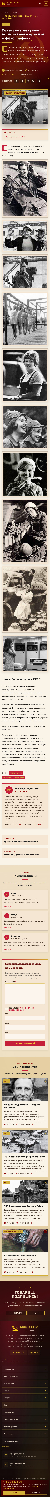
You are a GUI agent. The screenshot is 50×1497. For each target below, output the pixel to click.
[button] (25, 107)
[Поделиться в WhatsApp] (27, 81)
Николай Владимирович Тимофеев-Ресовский (22, 1106)
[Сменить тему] (40, 3)
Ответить (7, 906)
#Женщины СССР (16, 773)
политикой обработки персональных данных (21, 1009)
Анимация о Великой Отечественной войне (20, 1255)
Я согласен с (21, 1009)
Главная (5, 13)
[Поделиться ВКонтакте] (16, 81)
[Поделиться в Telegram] (22, 81)
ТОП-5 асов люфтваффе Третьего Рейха (24, 1157)
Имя (7, 1014)
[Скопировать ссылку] (39, 81)
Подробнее (36, 1492)
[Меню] (46, 3)
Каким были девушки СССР (15, 137)
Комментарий (10, 982)
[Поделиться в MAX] (33, 81)
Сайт (7, 1033)
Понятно (14, 1492)
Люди (14, 13)
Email (7, 1023)
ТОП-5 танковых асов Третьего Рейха (23, 1206)
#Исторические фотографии (13, 778)
